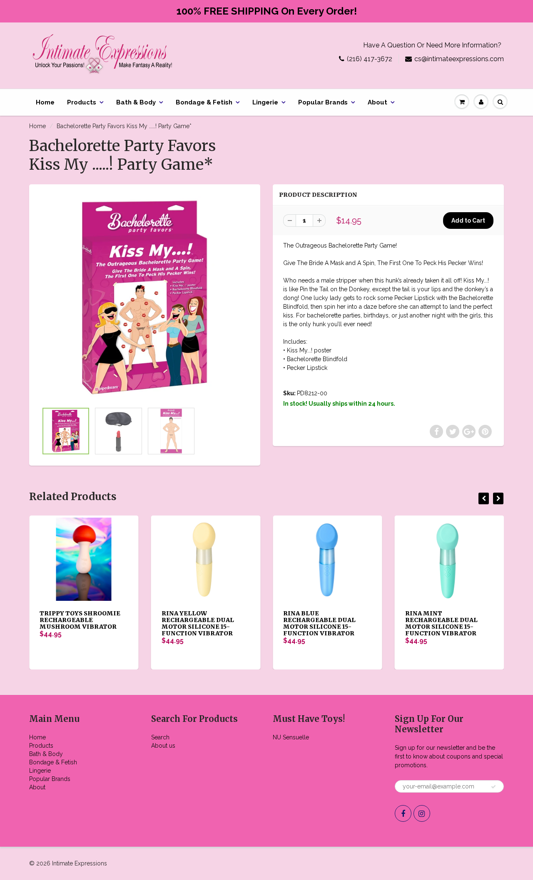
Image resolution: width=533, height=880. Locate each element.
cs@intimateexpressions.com (459, 59)
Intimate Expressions (79, 863)
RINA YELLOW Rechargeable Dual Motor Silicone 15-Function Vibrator (198, 623)
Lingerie (265, 102)
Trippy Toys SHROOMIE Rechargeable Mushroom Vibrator (80, 620)
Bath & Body (136, 102)
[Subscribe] (493, 786)
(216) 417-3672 (369, 59)
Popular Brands (323, 102)
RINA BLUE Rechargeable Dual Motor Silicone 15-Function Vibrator (319, 623)
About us (163, 745)
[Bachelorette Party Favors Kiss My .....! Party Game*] (145, 298)
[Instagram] (421, 813)
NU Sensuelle (291, 737)
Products (81, 102)
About (377, 102)
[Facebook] (403, 813)
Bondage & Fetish (204, 102)
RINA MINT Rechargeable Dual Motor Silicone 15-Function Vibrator (441, 623)
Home (45, 102)
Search (160, 737)
